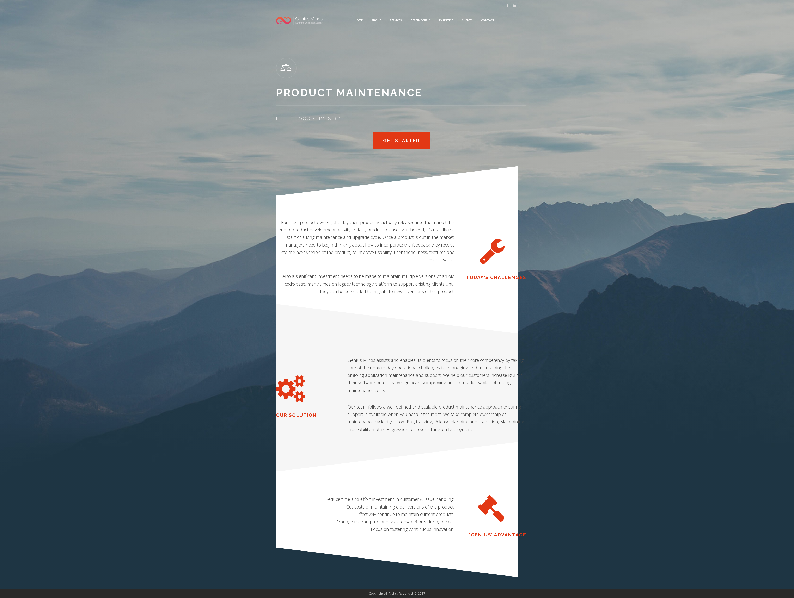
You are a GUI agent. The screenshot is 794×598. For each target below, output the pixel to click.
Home (358, 20)
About (376, 20)
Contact (487, 20)
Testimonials (420, 20)
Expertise (446, 20)
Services (396, 20)
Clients (467, 20)
